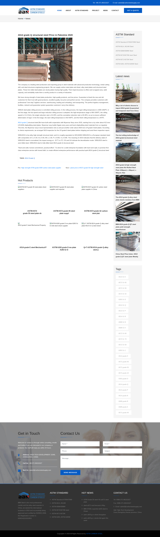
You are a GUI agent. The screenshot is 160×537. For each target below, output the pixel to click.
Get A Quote (133, 10)
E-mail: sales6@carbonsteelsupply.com (126, 3)
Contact (115, 10)
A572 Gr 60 (122, 333)
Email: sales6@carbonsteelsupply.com (128, 506)
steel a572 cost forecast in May (94, 505)
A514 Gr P (122, 311)
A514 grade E (123, 356)
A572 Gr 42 (122, 294)
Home (59, 10)
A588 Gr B (122, 322)
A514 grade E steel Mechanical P (33, 247)
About (68, 10)
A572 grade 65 (124, 362)
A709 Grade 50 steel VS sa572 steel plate (96, 501)
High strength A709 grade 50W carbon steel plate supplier (41, 168)
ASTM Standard (81, 10)
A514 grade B (123, 395)
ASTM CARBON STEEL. (94, 533)
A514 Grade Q (30, 158)
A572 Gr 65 (122, 282)
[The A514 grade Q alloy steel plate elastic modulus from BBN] (128, 184)
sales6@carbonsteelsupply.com (40, 470)
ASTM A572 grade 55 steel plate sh (32, 212)
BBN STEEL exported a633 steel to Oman (96, 510)
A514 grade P (123, 390)
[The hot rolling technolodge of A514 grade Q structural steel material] (128, 122)
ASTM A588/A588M (58, 506)
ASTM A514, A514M (59, 503)
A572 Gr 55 (122, 288)
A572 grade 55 (124, 367)
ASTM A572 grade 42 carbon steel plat (96, 212)
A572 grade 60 (124, 412)
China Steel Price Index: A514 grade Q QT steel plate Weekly (127, 255)
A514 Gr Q (122, 305)
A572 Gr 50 (122, 345)
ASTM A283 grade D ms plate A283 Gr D (64, 248)
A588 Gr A (122, 328)
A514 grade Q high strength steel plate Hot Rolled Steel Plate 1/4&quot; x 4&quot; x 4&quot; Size (126, 169)
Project (95, 10)
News (105, 10)
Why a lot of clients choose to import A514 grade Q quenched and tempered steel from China (127, 108)
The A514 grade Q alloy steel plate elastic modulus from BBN (127, 198)
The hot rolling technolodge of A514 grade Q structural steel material (127, 137)
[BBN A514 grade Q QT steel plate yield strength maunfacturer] (128, 211)
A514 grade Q (23, 122)
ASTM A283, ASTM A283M (61, 517)
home (20, 19)
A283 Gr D (122, 299)
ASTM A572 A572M (58, 513)
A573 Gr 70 (122, 339)
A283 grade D (123, 379)
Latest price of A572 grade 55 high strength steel (86, 168)
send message (70, 472)
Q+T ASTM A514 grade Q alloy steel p (96, 248)
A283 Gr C (122, 350)
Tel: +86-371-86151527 (101, 3)
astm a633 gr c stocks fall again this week (96, 519)
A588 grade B (123, 401)
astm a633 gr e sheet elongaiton (95, 514)
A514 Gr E (122, 277)
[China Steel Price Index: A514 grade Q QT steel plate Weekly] (128, 241)
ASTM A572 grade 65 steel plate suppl (64, 212)
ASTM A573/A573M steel (60, 510)
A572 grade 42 (124, 373)
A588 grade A (123, 407)
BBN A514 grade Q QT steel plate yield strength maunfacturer (126, 226)
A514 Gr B (122, 316)
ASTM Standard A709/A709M (62, 499)
